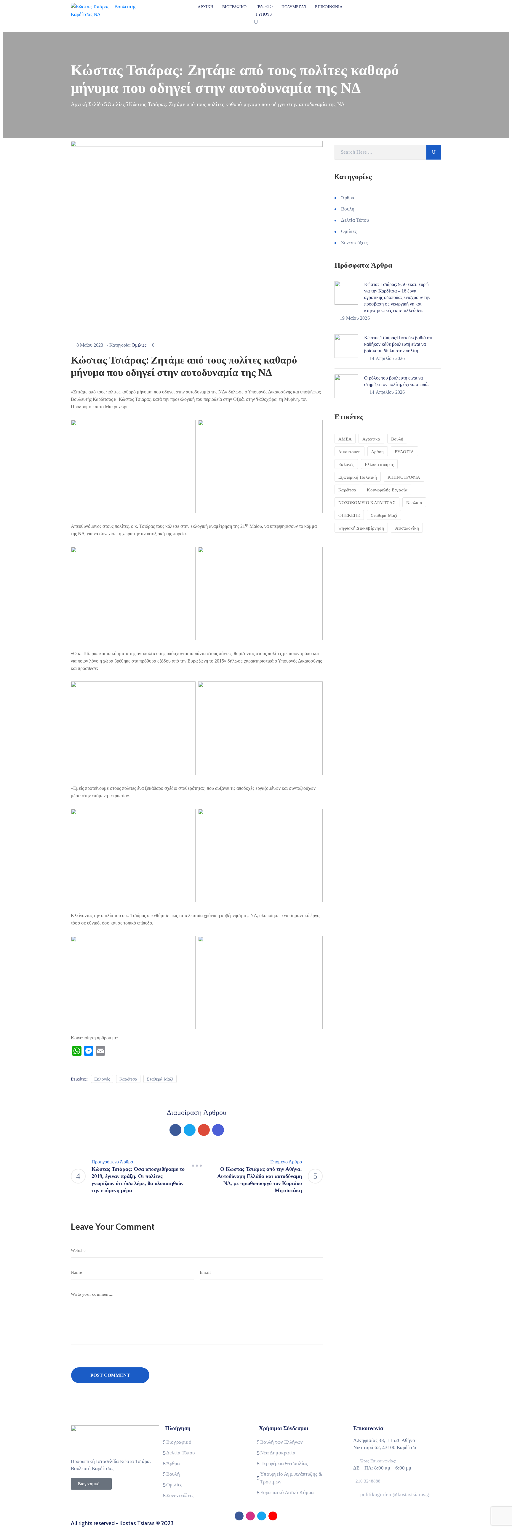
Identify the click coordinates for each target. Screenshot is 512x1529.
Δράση (377, 451)
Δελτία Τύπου (355, 220)
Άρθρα (347, 197)
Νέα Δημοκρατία (277, 1453)
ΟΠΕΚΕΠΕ (349, 515)
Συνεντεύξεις (354, 242)
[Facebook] (175, 1130)
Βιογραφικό (234, 7)
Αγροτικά (371, 439)
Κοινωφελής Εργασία (387, 490)
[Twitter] (190, 1130)
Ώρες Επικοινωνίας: (378, 1461)
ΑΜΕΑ (345, 439)
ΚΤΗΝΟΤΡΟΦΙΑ (404, 477)
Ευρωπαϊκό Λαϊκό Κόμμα (287, 1492)
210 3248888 (368, 1481)
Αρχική (205, 7)
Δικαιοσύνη (349, 451)
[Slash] (196, 1165)
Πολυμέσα (292, 7)
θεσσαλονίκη (407, 528)
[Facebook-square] (239, 1516)
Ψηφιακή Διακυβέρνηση (361, 528)
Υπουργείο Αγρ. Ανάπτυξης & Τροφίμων (291, 1478)
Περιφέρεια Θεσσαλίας (284, 1463)
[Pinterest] (204, 1130)
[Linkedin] (218, 1130)
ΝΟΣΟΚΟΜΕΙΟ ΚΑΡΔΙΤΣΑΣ (367, 502)
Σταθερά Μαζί (160, 1079)
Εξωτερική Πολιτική (357, 477)
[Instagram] (250, 1516)
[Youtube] (272, 1516)
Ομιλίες (116, 104)
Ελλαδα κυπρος (379, 464)
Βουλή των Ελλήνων (281, 1442)
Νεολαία (414, 502)
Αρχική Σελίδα (87, 104)
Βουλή (347, 209)
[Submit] (433, 152)
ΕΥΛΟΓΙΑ (404, 451)
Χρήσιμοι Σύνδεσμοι (283, 1428)
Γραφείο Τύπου (264, 10)
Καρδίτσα (128, 1079)
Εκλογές (102, 1079)
